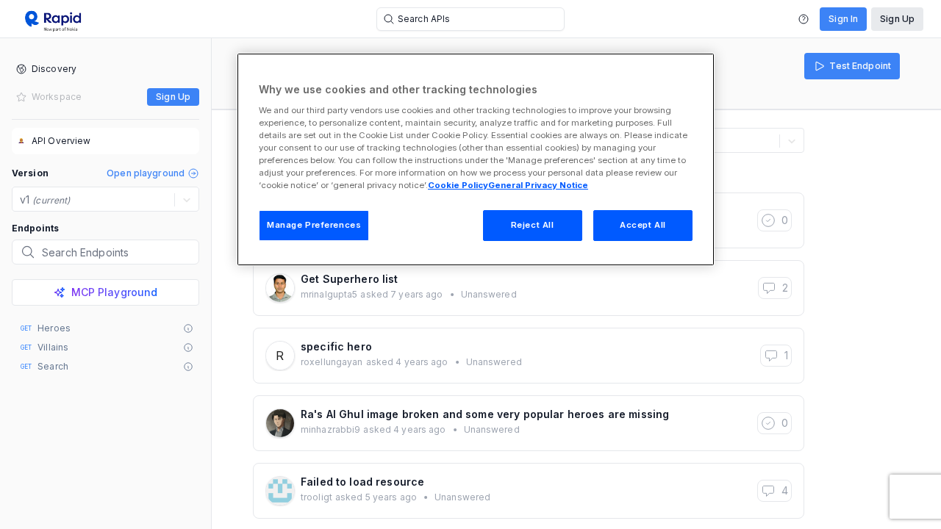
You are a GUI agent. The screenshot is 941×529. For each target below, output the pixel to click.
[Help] (803, 19)
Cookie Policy (458, 185)
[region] (476, 159)
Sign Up (897, 18)
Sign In (843, 18)
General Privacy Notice (538, 185)
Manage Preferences (314, 225)
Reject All (532, 225)
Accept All (643, 225)
